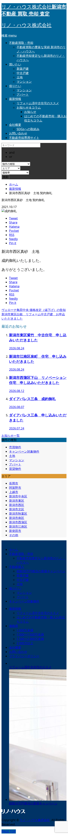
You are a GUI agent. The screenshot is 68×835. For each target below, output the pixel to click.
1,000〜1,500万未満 (30, 634)
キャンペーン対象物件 (24, 451)
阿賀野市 (15, 488)
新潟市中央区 (18, 496)
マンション (24, 82)
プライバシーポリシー (24, 656)
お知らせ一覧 (11, 435)
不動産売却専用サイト (24, 138)
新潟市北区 (16, 509)
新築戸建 (23, 69)
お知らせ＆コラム (29, 107)
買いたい (15, 64)
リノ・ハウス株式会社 (27, 25)
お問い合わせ (18, 133)
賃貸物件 (15, 469)
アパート (23, 94)
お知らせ (30, 112)
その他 (13, 535)
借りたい (15, 86)
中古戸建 (23, 73)
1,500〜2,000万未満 (30, 639)
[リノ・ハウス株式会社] (13, 813)
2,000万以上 (25, 643)
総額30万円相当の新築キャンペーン (41, 571)
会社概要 (15, 125)
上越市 (13, 492)
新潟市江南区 (18, 526)
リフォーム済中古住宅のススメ (38, 103)
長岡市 (13, 483)
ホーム (13, 549)
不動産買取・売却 (21, 43)
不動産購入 (16, 567)
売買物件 (15, 447)
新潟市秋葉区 (18, 513)
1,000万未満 (25, 630)
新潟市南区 (16, 518)
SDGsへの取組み (28, 129)
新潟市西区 (16, 505)
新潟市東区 (16, 501)
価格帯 (13, 626)
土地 (20, 77)
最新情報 (15, 99)
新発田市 (15, 531)
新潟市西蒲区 (18, 522)
